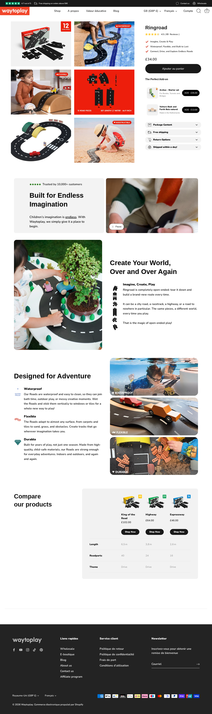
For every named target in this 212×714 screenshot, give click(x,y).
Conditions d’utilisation (114, 665)
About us (66, 665)
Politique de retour (112, 649)
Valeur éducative (96, 11)
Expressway (177, 514)
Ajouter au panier (173, 69)
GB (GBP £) (151, 11)
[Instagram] (27, 650)
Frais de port (108, 660)
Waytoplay (27, 704)
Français (169, 11)
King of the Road (128, 516)
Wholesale (67, 649)
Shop (57, 11)
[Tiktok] (34, 650)
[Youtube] (20, 650)
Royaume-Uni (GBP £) (24, 695)
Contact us (67, 671)
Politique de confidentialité (117, 654)
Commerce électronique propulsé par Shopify (58, 704)
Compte (188, 11)
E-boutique (67, 654)
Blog (116, 11)
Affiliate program (71, 677)
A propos (73, 11)
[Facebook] (14, 650)
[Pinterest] (41, 650)
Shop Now (130, 531)
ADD (190, 92)
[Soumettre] (198, 664)
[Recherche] (198, 11)
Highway (151, 514)
